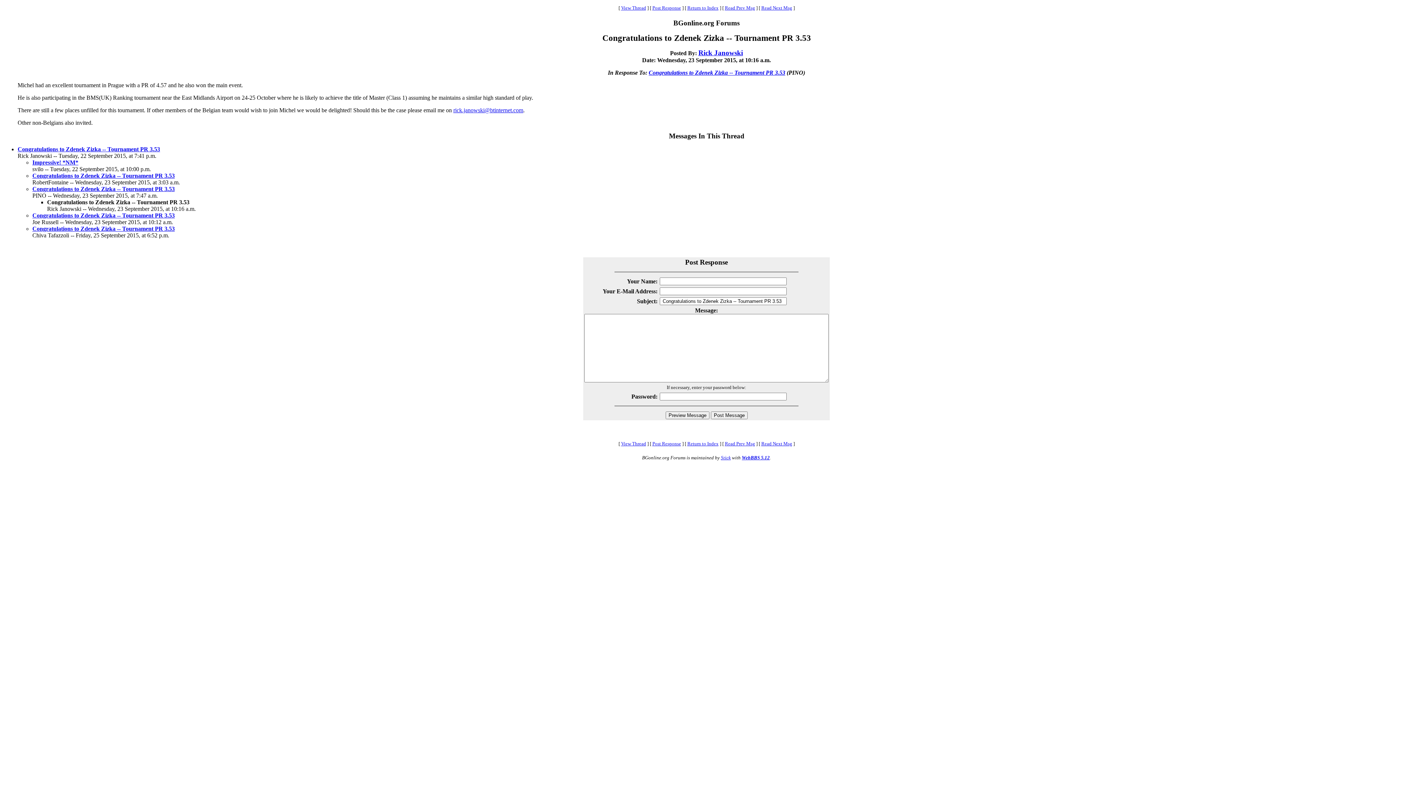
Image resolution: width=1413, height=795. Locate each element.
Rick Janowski (720, 53)
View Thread (633, 8)
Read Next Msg (776, 8)
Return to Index (703, 8)
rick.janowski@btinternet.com (488, 110)
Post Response (666, 8)
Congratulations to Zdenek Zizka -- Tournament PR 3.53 (717, 73)
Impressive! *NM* (55, 162)
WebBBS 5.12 (756, 457)
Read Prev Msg (740, 8)
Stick (726, 457)
